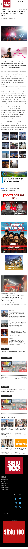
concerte (6, 188)
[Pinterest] (14, 21)
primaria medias (5, 190)
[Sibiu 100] (6, 3)
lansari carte (16, 188)
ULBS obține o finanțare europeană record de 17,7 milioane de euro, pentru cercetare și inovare (6, 450)
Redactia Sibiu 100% (12, 317)
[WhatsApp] (17, 21)
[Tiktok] (20, 499)
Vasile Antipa (5, 18)
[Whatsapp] (15, 503)
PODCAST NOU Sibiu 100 (14, 196)
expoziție (11, 188)
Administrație (3, 9)
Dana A (7, 293)
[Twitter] (20, 507)
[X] (20, 2)
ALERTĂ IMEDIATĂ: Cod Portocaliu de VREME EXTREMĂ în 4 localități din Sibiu (20, 450)
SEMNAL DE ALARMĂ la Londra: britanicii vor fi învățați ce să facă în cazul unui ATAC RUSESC (17, 324)
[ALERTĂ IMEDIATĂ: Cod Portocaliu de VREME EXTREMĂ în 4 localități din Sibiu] (21, 443)
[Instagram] (18, 2)
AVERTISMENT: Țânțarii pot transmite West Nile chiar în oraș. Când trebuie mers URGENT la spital (17, 342)
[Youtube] (22, 2)
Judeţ (8, 9)
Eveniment (3, 293)
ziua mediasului (12, 190)
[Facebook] (16, 2)
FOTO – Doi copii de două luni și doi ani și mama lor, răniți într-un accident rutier (21, 380)
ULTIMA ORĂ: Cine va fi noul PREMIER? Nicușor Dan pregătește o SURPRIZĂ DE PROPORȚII (17, 333)
